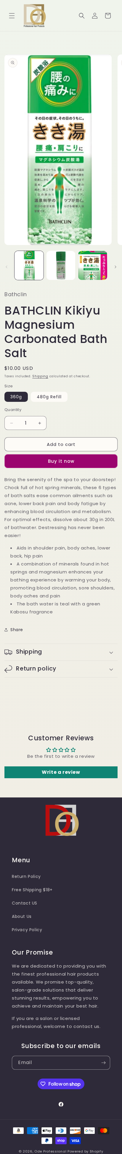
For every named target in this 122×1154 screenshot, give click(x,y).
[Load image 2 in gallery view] (61, 265)
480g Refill (49, 397)
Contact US (24, 903)
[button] (11, 15)
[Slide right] (115, 266)
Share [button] (16, 630)
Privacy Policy (27, 930)
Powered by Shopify (85, 1151)
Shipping (40, 376)
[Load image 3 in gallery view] (92, 265)
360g (16, 397)
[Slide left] (6, 266)
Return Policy (26, 876)
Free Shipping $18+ (32, 890)
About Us (22, 916)
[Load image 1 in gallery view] (29, 265)
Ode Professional (50, 1151)
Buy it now (61, 461)
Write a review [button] (61, 772)
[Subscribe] (103, 1063)
